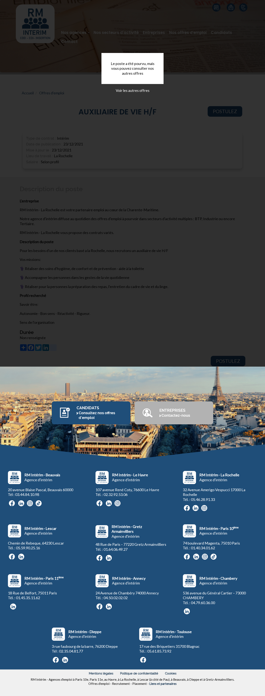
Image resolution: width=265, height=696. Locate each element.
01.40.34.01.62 (203, 548)
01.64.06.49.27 (116, 549)
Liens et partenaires (163, 683)
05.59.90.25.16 (28, 548)
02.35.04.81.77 (71, 651)
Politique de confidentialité (139, 673)
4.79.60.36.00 (204, 602)
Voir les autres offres (132, 90)
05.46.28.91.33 (203, 499)
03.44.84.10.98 (27, 494)
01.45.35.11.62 (28, 597)
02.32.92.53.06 (116, 494)
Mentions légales (101, 673)
